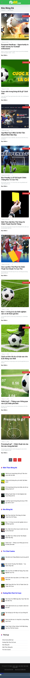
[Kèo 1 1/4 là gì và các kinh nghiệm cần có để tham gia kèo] (15, 293)
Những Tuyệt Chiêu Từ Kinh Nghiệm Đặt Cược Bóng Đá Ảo (15, 495)
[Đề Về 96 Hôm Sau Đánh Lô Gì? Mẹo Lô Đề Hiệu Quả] (3, 579)
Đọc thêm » (4, 55)
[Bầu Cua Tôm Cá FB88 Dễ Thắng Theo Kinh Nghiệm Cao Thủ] (3, 572)
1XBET (13, 666)
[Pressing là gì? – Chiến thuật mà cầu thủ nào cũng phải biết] (15, 427)
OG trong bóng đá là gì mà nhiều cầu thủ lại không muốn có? (16, 488)
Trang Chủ (3, 10)
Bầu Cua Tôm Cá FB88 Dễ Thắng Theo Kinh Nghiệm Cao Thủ (16, 571)
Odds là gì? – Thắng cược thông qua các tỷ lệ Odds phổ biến (14, 402)
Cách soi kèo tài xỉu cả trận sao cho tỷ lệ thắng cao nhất (14, 358)
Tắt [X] (1, 673)
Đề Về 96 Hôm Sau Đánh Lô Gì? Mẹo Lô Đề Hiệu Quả (16, 578)
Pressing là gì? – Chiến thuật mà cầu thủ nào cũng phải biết (14, 445)
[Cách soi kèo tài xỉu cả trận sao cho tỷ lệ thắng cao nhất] (15, 338)
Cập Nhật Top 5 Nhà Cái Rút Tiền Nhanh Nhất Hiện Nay (13, 134)
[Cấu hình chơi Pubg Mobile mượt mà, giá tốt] (3, 558)
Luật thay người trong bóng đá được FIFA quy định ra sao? (16, 501)
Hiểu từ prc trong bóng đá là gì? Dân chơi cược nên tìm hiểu (16, 474)
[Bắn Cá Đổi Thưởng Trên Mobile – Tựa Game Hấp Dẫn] (3, 565)
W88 (19, 666)
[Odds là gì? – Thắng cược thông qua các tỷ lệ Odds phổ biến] (15, 383)
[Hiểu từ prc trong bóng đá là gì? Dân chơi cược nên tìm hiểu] (3, 474)
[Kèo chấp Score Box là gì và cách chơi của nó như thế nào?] (3, 530)
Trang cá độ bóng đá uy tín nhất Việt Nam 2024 (16, 481)
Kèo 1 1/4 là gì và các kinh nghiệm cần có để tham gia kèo (13, 313)
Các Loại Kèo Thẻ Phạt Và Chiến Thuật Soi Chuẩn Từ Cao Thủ (13, 268)
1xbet (14, 667)
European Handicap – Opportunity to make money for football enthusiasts (15, 47)
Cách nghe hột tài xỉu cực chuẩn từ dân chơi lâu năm (16, 606)
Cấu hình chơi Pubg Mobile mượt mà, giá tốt (17, 557)
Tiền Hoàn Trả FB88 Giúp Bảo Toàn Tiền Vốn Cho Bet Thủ (17, 599)
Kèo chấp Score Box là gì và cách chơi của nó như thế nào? (16, 529)
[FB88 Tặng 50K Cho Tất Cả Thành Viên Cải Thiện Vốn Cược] (3, 585)
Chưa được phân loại (7, 640)
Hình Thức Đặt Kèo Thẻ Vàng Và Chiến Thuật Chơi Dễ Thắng (13, 223)
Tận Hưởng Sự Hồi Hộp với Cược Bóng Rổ (16, 612)
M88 (17, 666)
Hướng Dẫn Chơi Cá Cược (12, 593)
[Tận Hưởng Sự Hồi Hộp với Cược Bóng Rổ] (3, 614)
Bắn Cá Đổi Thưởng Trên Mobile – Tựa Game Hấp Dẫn (15, 564)
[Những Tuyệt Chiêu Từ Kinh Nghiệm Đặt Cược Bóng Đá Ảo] (3, 495)
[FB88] (15, 2)
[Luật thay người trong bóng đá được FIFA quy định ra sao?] (3, 502)
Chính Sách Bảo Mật (8, 669)
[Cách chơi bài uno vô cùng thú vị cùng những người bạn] (3, 620)
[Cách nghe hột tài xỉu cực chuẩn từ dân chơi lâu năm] (3, 607)
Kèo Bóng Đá (26, 16)
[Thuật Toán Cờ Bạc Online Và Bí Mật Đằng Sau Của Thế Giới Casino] (3, 627)
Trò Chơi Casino (9, 551)
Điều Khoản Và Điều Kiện (20, 669)
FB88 (11, 666)
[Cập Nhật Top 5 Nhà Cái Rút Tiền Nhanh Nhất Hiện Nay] (15, 116)
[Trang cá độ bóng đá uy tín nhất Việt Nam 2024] (3, 481)
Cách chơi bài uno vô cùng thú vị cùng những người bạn (17, 620)
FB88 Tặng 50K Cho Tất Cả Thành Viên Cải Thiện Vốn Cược (16, 585)
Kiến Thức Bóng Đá (10, 468)
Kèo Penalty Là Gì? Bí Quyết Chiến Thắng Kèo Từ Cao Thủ (13, 179)
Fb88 (25, 666)
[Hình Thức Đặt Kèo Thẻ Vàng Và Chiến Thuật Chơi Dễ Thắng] (15, 204)
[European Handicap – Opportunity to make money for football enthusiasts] (15, 26)
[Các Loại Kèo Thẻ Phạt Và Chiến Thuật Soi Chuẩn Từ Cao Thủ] (15, 248)
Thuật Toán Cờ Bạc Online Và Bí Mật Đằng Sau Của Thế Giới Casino (16, 627)
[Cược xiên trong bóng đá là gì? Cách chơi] (15, 73)
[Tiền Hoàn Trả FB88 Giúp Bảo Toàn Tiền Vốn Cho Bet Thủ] (3, 600)
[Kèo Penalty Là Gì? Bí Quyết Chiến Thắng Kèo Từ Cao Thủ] (15, 159)
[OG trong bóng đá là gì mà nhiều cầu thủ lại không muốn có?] (3, 488)
